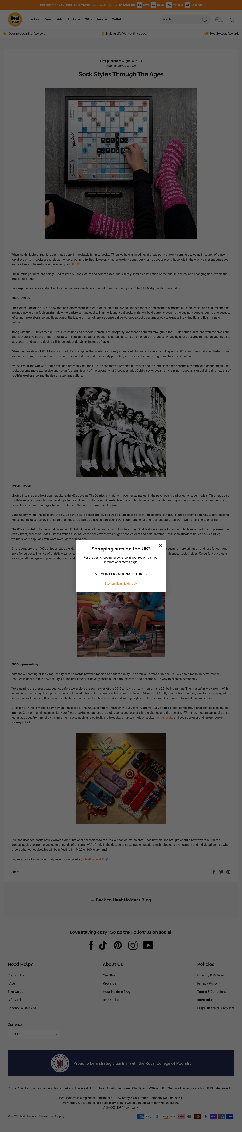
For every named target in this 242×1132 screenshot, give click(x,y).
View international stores (121, 574)
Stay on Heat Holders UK (121, 583)
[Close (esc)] (161, 545)
